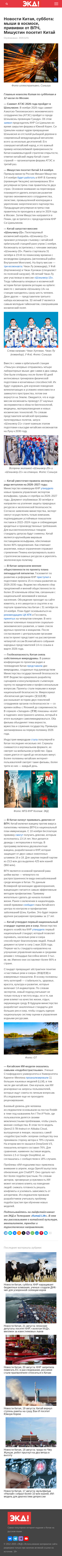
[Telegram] (6, 1233)
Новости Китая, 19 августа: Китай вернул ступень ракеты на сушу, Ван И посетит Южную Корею (28, 1411)
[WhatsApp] (32, 1233)
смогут (19, 835)
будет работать (26, 177)
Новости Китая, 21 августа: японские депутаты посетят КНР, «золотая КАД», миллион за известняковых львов (27, 1329)
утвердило (47, 488)
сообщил (28, 905)
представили (34, 666)
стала (34, 739)
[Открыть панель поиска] (6, 3)
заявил (8, 122)
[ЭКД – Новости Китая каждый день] (19, 1524)
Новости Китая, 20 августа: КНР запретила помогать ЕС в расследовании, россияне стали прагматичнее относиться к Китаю (29, 1370)
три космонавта (13, 266)
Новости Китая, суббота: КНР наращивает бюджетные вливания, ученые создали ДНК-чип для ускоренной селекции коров (30, 1287)
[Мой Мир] (37, 1233)
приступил (43, 577)
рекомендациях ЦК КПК (18, 615)
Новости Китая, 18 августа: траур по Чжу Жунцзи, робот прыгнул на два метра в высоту (28, 1452)
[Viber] (28, 1233)
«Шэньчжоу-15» (43, 277)
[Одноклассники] (19, 1233)
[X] (23, 1233)
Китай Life (39, 1215)
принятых (9, 618)
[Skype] (46, 1233)
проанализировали (37, 1077)
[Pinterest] (41, 1233)
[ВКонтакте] (15, 1233)
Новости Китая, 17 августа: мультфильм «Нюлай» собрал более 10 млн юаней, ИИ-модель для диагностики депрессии (29, 1494)
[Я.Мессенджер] (10, 1233)
